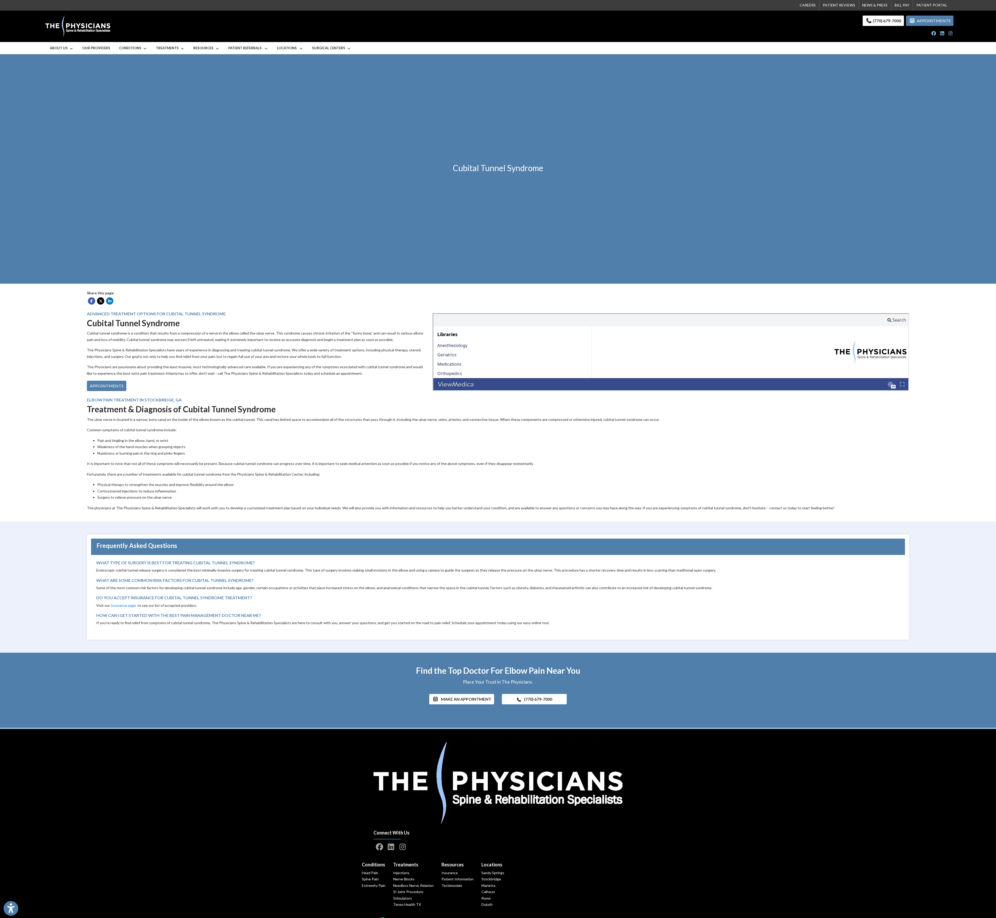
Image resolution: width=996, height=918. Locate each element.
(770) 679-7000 (886, 20)
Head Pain (370, 873)
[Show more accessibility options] (11, 908)
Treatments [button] (168, 48)
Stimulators (402, 898)
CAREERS (808, 5)
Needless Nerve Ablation (413, 885)
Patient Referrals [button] (246, 48)
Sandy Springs (492, 873)
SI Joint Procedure (408, 891)
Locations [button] (288, 48)
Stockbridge (491, 879)
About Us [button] (59, 48)
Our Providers (96, 48)
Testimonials (451, 885)
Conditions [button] (131, 48)
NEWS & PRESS (875, 5)
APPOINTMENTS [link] (933, 20)
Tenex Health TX (407, 904)
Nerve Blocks (403, 879)
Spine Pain (370, 879)
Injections (401, 873)
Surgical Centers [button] (329, 48)
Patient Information (457, 879)
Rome (486, 898)
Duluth (487, 904)
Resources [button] (204, 48)
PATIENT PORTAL (931, 5)
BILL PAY (902, 5)
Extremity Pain (373, 885)
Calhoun (488, 891)
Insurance (449, 873)
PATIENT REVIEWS (839, 5)
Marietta (488, 885)
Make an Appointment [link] (465, 699)
